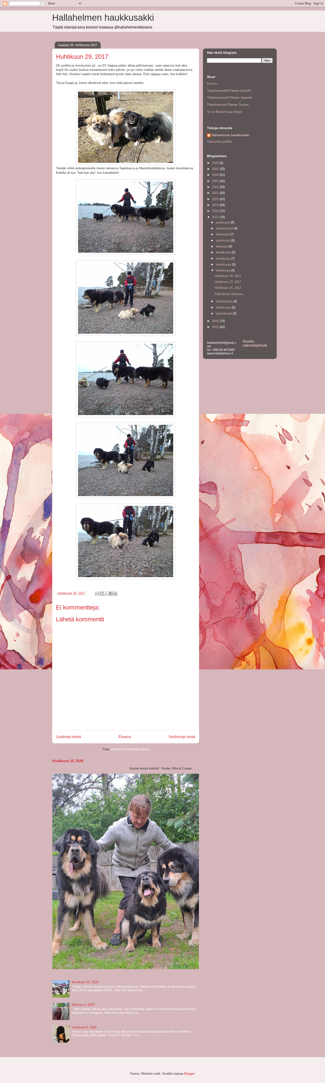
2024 (216, 175)
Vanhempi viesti (181, 737)
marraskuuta (225, 228)
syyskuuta (223, 240)
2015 (216, 327)
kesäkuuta (223, 258)
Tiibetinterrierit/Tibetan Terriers (228, 104)
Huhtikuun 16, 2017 (228, 288)
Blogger (189, 1073)
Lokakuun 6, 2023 (84, 1027)
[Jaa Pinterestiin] (115, 593)
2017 (216, 217)
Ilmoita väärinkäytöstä (255, 343)
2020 (216, 199)
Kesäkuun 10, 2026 (67, 761)
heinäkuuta (224, 252)
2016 (216, 321)
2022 (216, 187)
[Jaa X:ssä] (106, 593)
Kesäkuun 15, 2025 (85, 982)
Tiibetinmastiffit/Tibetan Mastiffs (229, 90)
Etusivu (124, 737)
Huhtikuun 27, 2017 (228, 282)
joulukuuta (223, 222)
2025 (216, 169)
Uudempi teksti (68, 737)
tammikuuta (224, 313)
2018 (216, 211)
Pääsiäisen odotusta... (230, 294)
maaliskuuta (224, 301)
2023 (216, 181)
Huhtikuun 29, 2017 (228, 276)
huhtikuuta (223, 270)
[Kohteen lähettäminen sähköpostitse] (97, 593)
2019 (216, 205)
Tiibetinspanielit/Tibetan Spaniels (229, 97)
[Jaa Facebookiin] (110, 593)
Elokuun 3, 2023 (83, 1004)
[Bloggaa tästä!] (101, 593)
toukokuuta (224, 264)
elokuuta (222, 246)
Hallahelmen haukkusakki (103, 18)
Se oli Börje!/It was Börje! (224, 112)
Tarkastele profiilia (219, 141)
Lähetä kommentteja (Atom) (130, 749)
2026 (216, 163)
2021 (216, 193)
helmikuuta (224, 307)
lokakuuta (223, 234)
